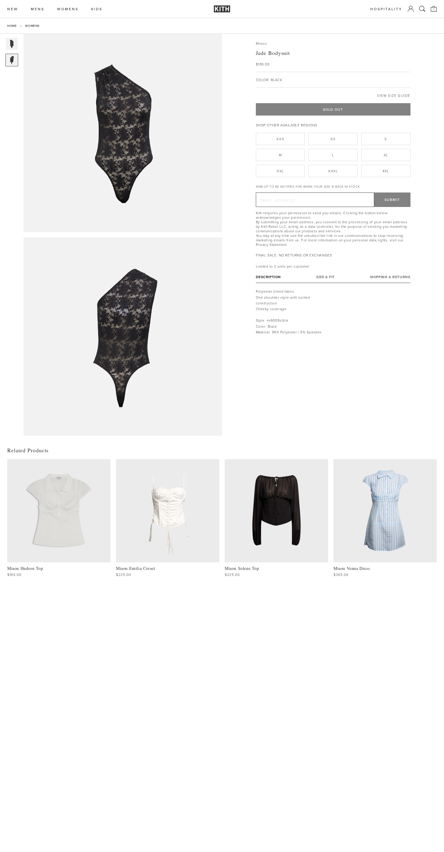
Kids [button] (96, 9)
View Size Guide (393, 95)
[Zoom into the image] (123, 133)
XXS (280, 138)
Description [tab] (268, 277)
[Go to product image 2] (11, 60)
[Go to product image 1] (11, 43)
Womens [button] (68, 9)
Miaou (261, 43)
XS (332, 138)
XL (386, 154)
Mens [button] (37, 9)
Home (12, 26)
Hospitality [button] (386, 9)
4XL (385, 170)
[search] (422, 9)
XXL (280, 170)
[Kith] (222, 8)
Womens (32, 26)
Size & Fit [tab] (325, 277)
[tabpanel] (333, 311)
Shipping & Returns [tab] (390, 277)
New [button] (12, 9)
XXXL (333, 170)
